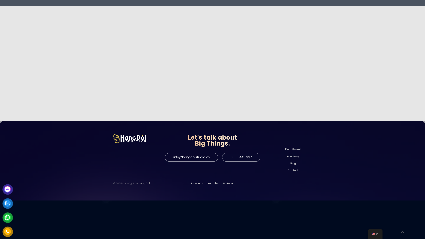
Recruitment (293, 149)
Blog (293, 163)
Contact (293, 170)
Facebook (197, 183)
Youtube (213, 183)
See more (131, 96)
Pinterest (228, 183)
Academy (293, 156)
